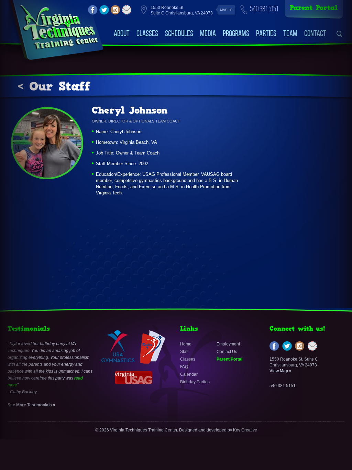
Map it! (226, 10)
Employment (228, 344)
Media (208, 33)
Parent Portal (314, 7)
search (339, 34)
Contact (315, 33)
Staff (184, 351)
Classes (147, 33)
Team (290, 33)
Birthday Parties (195, 382)
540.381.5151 (264, 9)
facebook (93, 10)
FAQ (184, 366)
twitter (104, 10)
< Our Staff (54, 86)
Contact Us (227, 351)
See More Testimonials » (31, 405)
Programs (236, 33)
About (122, 33)
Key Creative (245, 430)
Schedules (179, 33)
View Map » (281, 370)
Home (185, 344)
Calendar (189, 374)
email (127, 10)
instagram (115, 10)
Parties (266, 33)
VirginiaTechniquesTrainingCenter (58, 27)
